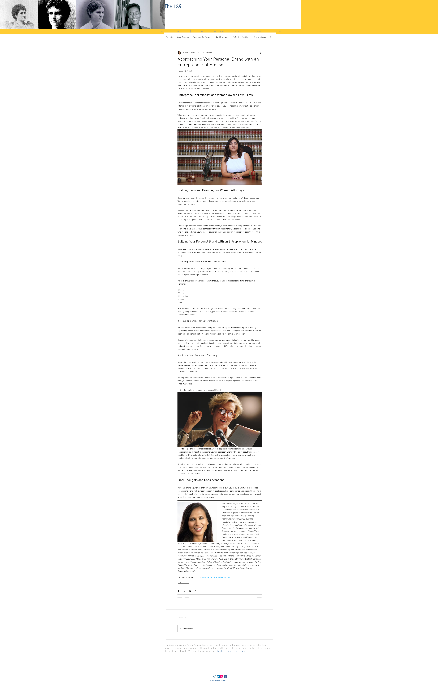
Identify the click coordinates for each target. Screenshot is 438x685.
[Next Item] (434, 14)
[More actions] (260, 52)
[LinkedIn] (218, 676)
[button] (270, 37)
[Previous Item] (4, 14)
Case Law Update (260, 37)
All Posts (169, 37)
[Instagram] (221, 676)
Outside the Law (222, 37)
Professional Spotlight (241, 37)
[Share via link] (195, 591)
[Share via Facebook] (178, 591)
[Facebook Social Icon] (225, 676)
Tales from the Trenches (202, 37)
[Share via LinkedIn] (190, 591)
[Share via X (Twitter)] (184, 591)
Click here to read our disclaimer (233, 651)
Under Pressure (183, 37)
